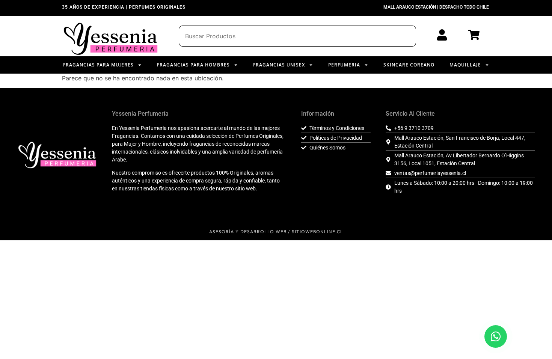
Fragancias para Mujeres (98, 65)
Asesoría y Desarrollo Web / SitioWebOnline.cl (276, 231)
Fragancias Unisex (279, 65)
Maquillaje (465, 65)
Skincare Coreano (408, 65)
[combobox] (297, 36)
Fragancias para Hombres (193, 65)
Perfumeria (344, 65)
